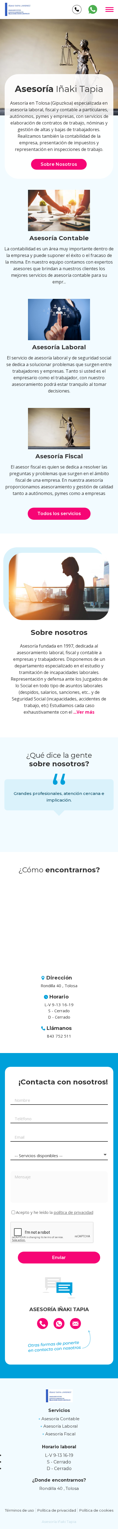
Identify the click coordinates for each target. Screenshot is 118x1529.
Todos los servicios (59, 513)
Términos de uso (19, 1510)
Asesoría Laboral (60, 1426)
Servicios (59, 1410)
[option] (59, 67)
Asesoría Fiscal (60, 1433)
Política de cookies (96, 1510)
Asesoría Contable (60, 1418)
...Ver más (83, 712)
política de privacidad (73, 1212)
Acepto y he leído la (54, 1212)
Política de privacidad (56, 1510)
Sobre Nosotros (59, 164)
